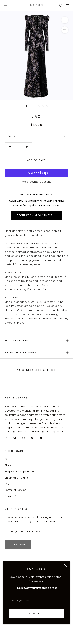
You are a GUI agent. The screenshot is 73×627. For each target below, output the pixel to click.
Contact (10, 459)
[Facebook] (6, 438)
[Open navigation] (5, 5)
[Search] (61, 5)
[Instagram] (23, 438)
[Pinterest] (32, 438)
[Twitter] (14, 438)
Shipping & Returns (20, 352)
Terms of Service (15, 490)
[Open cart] (67, 5)
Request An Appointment (20, 471)
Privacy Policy (13, 496)
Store (8, 465)
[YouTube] (41, 438)
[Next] (54, 106)
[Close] (65, 565)
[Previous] (19, 106)
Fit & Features (16, 340)
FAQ (7, 484)
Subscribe (36, 613)
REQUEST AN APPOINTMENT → (36, 215)
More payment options (36, 182)
